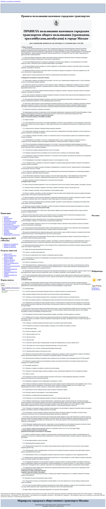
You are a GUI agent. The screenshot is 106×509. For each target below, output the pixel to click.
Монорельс (7, 220)
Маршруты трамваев (10, 245)
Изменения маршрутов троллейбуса (10, 269)
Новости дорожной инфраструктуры (9, 260)
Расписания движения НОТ (12, 225)
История (6, 230)
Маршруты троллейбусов (11, 244)
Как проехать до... (9, 224)
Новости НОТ (8, 254)
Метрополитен (8, 218)
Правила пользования (10, 228)
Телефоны (7, 231)
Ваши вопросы (8, 233)
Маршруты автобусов (10, 247)
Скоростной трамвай (10, 223)
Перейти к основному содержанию (11, 1)
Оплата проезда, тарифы (11, 227)
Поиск (3, 283)
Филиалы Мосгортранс (10, 221)
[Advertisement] (53, 8)
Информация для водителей (12, 234)
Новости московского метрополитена (10, 256)
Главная (6, 217)
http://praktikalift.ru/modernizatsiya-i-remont (10, 290)
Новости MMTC (8, 258)
